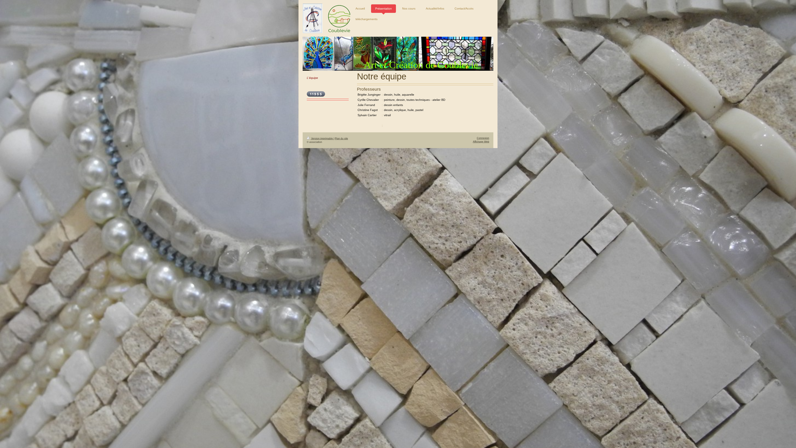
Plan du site (341, 138)
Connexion (483, 138)
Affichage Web (481, 141)
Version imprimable (322, 138)
